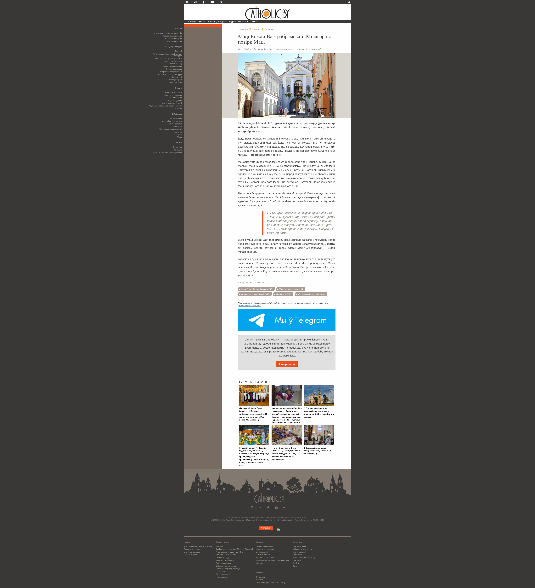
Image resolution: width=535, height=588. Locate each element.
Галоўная (192, 21)
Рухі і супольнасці (174, 69)
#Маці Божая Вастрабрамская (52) (257, 289)
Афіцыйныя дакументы (172, 121)
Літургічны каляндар (173, 95)
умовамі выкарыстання (249, 305)
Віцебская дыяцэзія (173, 38)
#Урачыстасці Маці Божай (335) (255, 294)
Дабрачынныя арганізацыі (171, 72)
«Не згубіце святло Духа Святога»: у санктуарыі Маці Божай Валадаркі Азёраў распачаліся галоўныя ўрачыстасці (286, 454)
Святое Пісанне (175, 118)
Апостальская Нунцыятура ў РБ (168, 58)
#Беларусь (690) (283, 294)
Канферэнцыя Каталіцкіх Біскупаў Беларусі (167, 55)
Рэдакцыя (177, 147)
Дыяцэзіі (178, 51)
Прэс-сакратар (175, 82)
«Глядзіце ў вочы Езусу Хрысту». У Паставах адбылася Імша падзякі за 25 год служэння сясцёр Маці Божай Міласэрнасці (253, 414)
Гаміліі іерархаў (175, 124)
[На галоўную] (267, 12)
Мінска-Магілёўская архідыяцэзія (168, 33)
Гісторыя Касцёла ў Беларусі (169, 74)
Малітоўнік (177, 127)
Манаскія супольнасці (172, 66)
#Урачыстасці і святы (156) (291, 289)
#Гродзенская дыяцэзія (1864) (311, 294)
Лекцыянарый (176, 98)
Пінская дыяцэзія (174, 41)
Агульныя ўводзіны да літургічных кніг (165, 106)
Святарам (177, 132)
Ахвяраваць (287, 364)
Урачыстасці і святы (173, 92)
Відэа (179, 137)
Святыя (178, 108)
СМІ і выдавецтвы (174, 80)
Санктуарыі (177, 77)
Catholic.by (316, 48)
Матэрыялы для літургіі (172, 103)
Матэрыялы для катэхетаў (170, 129)
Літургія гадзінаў (175, 101)
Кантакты (178, 150)
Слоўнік (178, 135)
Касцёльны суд (175, 64)
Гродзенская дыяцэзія (172, 36)
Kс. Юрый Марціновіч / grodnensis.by (289, 48)
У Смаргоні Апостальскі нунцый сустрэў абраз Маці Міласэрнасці (317, 451)
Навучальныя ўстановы (172, 61)
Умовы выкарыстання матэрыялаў (167, 153)
